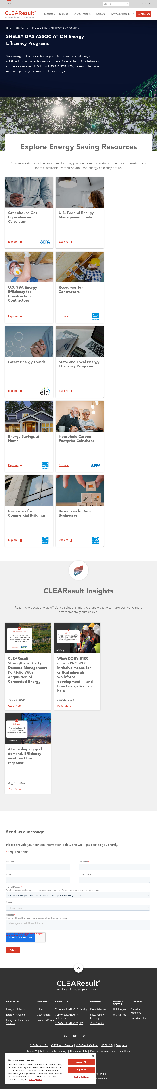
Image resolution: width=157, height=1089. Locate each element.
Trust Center (124, 1051)
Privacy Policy (35, 1079)
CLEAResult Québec (87, 1045)
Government (43, 1015)
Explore (13, 241)
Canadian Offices (140, 1018)
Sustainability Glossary (97, 1017)
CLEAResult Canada (62, 1045)
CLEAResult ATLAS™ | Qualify (71, 1009)
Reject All (81, 1069)
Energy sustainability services (17, 1022)
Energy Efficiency (15, 1009)
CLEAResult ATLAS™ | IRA (69, 1023)
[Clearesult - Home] (78, 985)
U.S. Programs (120, 1009)
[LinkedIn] (65, 1036)
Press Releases (98, 1009)
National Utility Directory (53, 1051)
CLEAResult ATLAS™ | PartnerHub (67, 1017)
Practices (63, 14)
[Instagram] (84, 1036)
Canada (19, 4)
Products (48, 14)
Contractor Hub (78, 1051)
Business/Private (46, 1020)
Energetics (121, 1045)
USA (9, 4)
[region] (50, 1068)
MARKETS (43, 1002)
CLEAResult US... (39, 1045)
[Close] (93, 1056)
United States (118, 1003)
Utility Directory (22, 28)
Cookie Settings (81, 1077)
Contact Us (144, 14)
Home (9, 28)
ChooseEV (31, 1051)
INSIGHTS (95, 1002)
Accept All (81, 1062)
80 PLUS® (107, 1045)
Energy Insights (82, 14)
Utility (40, 1009)
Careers (100, 14)
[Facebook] (92, 1036)
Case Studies (97, 1023)
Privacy (94, 1051)
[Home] (20, 13)
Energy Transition (15, 1015)
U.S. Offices (119, 1015)
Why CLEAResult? (120, 14)
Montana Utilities (40, 28)
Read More (15, 705)
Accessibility (108, 1051)
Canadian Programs (136, 1011)
